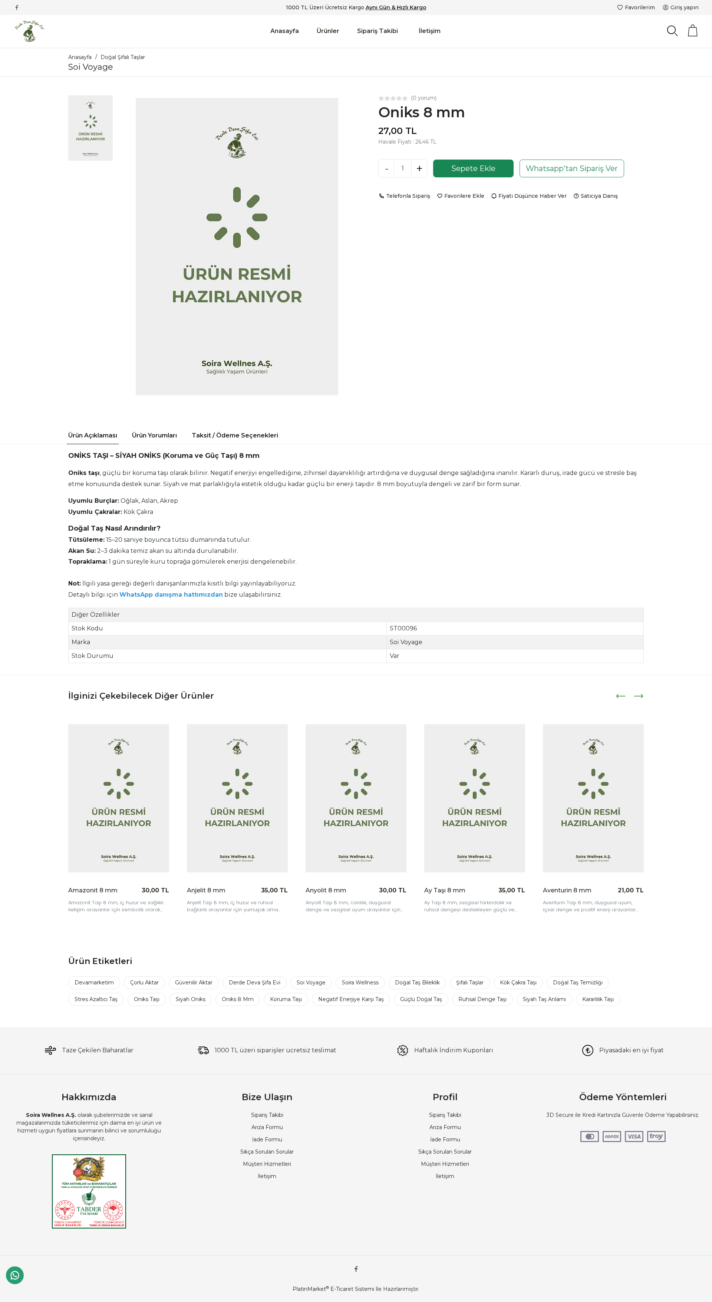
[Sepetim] (693, 30)
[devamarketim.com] (29, 31)
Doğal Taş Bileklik (417, 982)
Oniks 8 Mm (238, 999)
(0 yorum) (423, 98)
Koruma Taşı (286, 999)
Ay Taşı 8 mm (444, 890)
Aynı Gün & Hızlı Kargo (396, 7)
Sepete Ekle (473, 168)
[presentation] (621, 696)
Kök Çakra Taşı (518, 982)
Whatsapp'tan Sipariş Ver (572, 168)
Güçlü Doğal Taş (421, 999)
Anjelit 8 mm (206, 890)
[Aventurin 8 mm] (593, 798)
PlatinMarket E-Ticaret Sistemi (333, 1289)
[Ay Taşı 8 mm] (474, 798)
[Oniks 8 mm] (237, 247)
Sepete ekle (147, 890)
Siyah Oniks (190, 999)
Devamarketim (94, 982)
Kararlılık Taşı (598, 999)
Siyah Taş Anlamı (544, 999)
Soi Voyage (311, 982)
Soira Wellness (360, 982)
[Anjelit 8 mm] (237, 798)
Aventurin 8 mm (567, 890)
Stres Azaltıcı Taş (96, 999)
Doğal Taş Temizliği (578, 982)
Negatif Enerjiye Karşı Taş (351, 999)
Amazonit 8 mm (93, 890)
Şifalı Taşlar (470, 982)
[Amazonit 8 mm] (118, 798)
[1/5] (381, 98)
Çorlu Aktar (144, 982)
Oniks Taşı (146, 999)
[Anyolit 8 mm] (356, 798)
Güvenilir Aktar (193, 982)
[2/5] (384, 98)
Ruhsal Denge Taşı (482, 999)
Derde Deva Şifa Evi (254, 982)
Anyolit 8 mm (326, 890)
